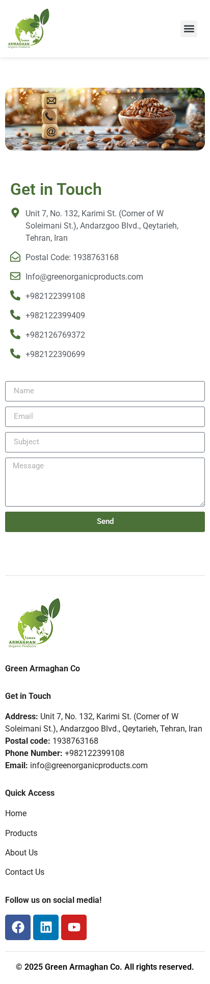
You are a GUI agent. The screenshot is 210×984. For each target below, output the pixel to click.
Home (16, 813)
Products (21, 833)
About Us (21, 852)
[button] (188, 28)
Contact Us (24, 872)
